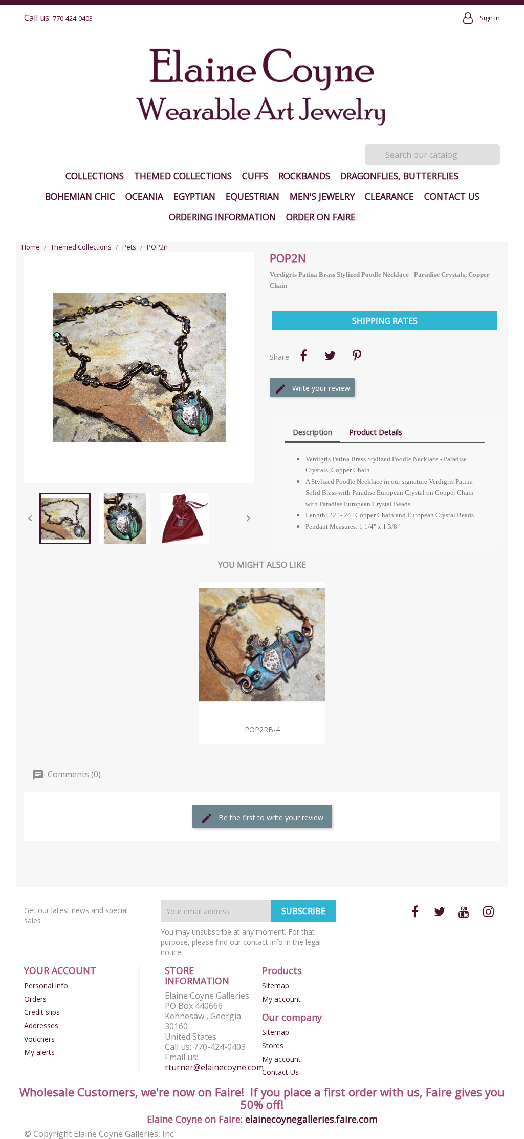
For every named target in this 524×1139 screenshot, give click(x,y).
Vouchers (39, 1039)
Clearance (389, 196)
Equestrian (252, 196)
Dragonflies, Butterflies (399, 176)
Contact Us (451, 196)
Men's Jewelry (322, 196)
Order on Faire (321, 217)
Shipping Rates (385, 320)
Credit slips (42, 1012)
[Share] (303, 355)
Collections (95, 176)
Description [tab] (312, 432)
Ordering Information (222, 217)
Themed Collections (183, 176)
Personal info (46, 985)
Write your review (320, 388)
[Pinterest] (356, 355)
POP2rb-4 (262, 729)
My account (281, 999)
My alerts (39, 1052)
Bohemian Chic (80, 196)
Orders (35, 999)
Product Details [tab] (375, 432)
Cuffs (255, 176)
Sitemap (275, 985)
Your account (60, 970)
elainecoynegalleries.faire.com (311, 1119)
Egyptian (194, 196)
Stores (272, 1045)
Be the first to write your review (269, 817)
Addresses (41, 1025)
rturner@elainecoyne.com (214, 1067)
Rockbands (304, 176)
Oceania (144, 196)
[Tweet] (330, 355)
